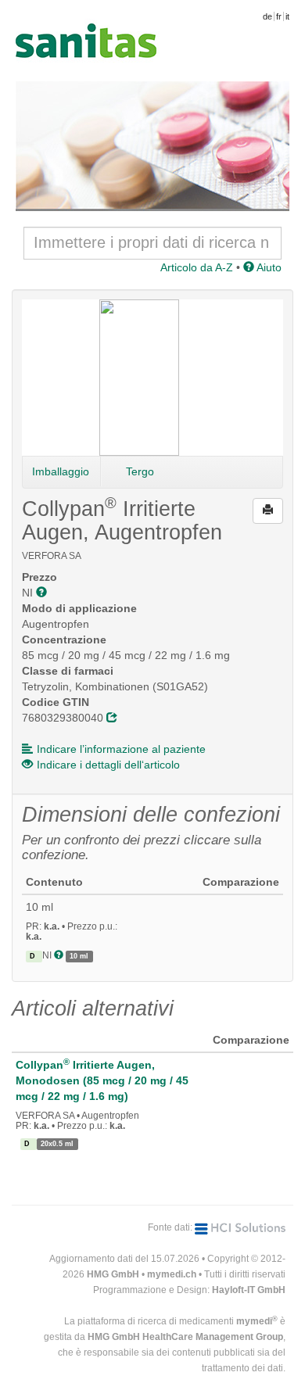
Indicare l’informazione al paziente (121, 749)
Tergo (140, 471)
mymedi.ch (171, 1274)
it (287, 16)
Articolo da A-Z (196, 267)
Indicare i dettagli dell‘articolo (108, 764)
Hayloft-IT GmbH (248, 1289)
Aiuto (268, 267)
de (267, 16)
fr (279, 16)
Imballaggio (60, 471)
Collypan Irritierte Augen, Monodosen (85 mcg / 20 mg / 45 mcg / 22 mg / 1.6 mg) (102, 1080)
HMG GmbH (113, 1274)
